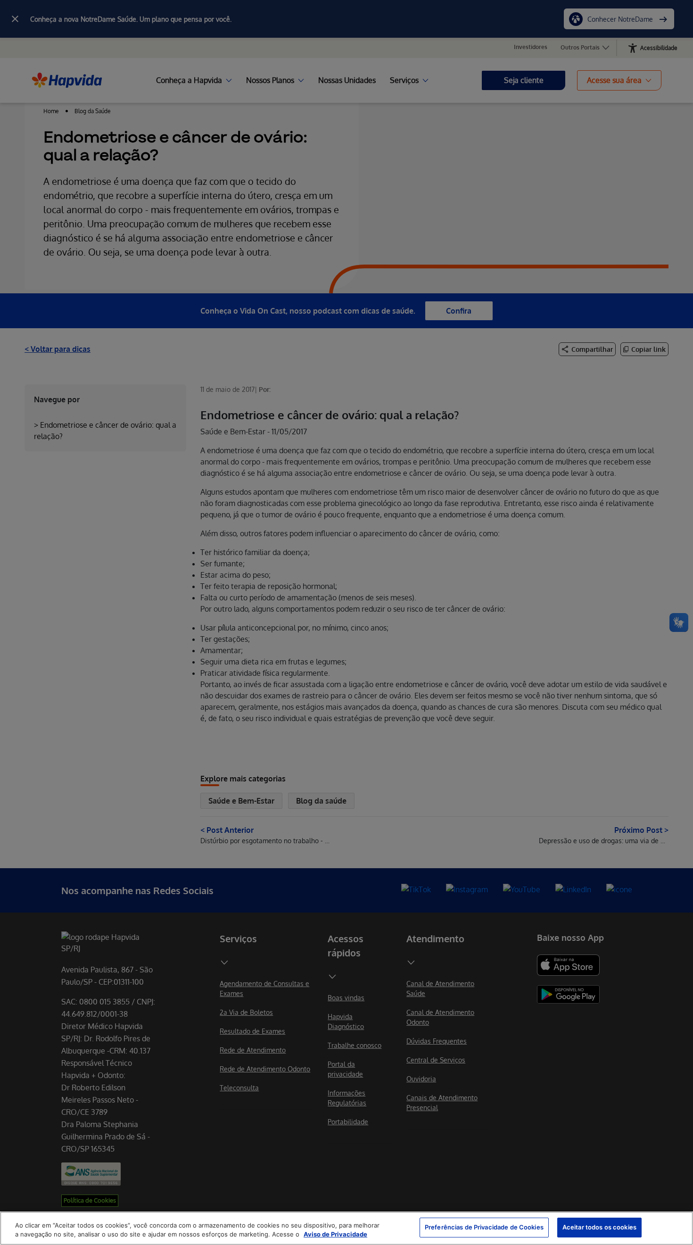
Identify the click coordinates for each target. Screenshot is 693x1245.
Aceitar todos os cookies (599, 1227)
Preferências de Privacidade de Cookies (484, 1227)
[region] (346, 1228)
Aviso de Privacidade (335, 1234)
